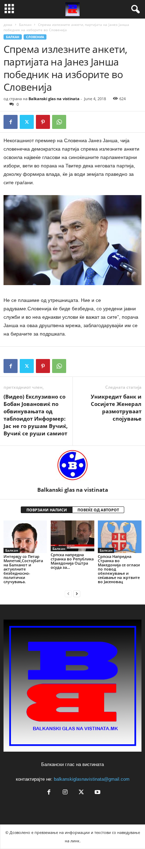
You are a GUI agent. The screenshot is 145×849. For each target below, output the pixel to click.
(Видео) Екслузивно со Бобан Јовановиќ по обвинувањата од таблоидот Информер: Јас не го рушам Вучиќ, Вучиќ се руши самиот (36, 415)
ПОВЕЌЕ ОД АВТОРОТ (98, 509)
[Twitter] (27, 122)
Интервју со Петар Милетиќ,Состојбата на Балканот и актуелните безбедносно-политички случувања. (23, 569)
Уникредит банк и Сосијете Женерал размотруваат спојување (116, 407)
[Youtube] (96, 792)
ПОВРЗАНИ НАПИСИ (46, 509)
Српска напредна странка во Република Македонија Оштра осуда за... (72, 561)
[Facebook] (11, 122)
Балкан (25, 24)
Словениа (35, 37)
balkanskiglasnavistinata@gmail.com (92, 779)
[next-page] (76, 593)
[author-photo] (72, 466)
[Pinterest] (43, 122)
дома (8, 24)
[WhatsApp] (59, 122)
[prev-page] (68, 593)
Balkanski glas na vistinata (54, 98)
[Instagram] (65, 792)
